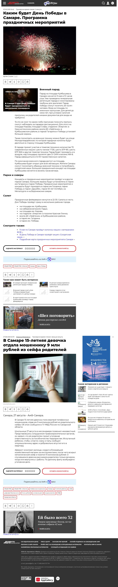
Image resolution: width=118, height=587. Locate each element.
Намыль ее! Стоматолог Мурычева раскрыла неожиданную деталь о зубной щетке (100, 427)
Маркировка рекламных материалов (34, 547)
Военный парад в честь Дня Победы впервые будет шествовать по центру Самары (24, 292)
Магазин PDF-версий (59, 542)
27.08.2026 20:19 (8, 337)
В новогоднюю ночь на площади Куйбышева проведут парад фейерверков (25, 299)
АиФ (16, 76)
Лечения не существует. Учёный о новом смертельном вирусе (100, 388)
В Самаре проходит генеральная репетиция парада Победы (25, 284)
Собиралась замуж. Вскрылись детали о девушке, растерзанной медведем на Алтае (100, 404)
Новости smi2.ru (11, 330)
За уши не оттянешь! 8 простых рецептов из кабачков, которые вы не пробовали (101, 419)
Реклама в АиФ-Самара (29, 544)
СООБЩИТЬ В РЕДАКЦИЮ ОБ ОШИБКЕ (63, 547)
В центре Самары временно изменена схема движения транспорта (59, 284)
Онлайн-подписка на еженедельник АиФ (85, 542)
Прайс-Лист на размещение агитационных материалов (61, 544)
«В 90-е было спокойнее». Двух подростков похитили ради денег (100, 411)
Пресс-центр (45, 542)
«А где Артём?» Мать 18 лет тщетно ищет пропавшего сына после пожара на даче (100, 396)
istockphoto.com (9, 404)
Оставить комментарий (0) (59, 248)
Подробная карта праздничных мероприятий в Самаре (46, 239)
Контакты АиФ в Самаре (93, 544)
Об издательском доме (29, 542)
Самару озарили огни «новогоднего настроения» (59, 291)
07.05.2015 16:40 (8, 9)
